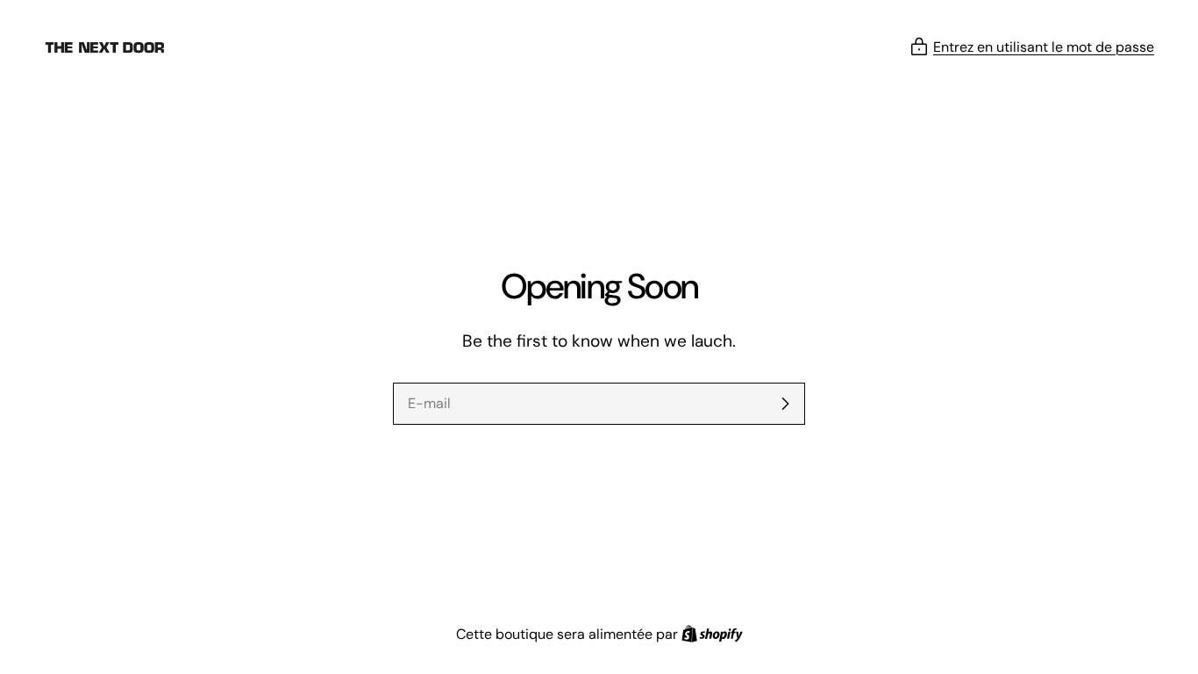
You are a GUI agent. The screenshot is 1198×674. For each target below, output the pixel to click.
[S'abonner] (785, 403)
